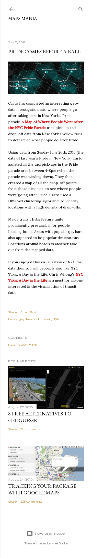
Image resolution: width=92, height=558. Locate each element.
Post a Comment (23, 344)
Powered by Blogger (50, 533)
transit (46, 319)
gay (22, 319)
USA (56, 319)
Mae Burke (59, 543)
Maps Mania (22, 18)
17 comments (30, 429)
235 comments (31, 501)
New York (33, 319)
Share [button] (12, 312)
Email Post (28, 312)
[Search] (81, 8)
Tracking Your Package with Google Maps (42, 489)
